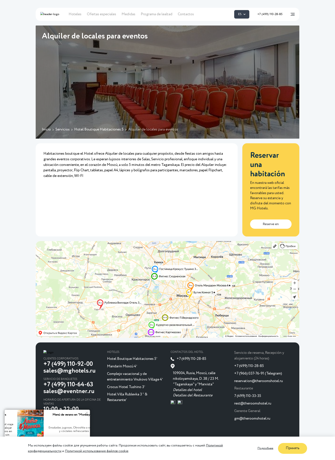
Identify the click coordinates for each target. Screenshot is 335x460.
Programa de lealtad (156, 14)
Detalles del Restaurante (192, 395)
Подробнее (265, 448)
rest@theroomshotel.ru (252, 403)
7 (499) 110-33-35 (247, 396)
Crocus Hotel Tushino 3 (126, 387)
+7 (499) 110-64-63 (68, 384)
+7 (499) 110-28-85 (269, 14)
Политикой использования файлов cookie (96, 451)
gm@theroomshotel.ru (252, 418)
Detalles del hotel (187, 390)
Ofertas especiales (101, 14)
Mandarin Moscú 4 (122, 366)
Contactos (186, 14)
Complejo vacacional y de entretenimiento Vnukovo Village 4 (135, 376)
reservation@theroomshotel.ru (258, 381)
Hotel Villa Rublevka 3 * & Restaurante (127, 397)
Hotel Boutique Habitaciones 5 (132, 359)
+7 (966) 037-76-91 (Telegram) (258, 373)
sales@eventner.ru (68, 391)
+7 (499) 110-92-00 (68, 364)
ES (240, 14)
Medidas (128, 14)
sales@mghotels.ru (69, 371)
